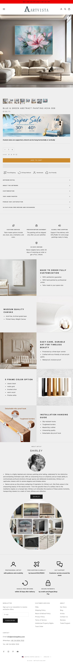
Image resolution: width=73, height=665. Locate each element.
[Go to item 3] (16, 101)
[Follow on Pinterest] (13, 651)
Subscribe (10, 620)
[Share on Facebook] (9, 154)
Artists (62, 613)
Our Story (63, 607)
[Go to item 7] (39, 101)
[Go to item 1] (5, 101)
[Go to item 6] (33, 101)
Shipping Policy (40, 610)
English (46, 656)
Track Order (39, 626)
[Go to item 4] (22, 101)
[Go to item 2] (11, 101)
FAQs (37, 607)
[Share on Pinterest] (14, 154)
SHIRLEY (36, 496)
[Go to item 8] (45, 101)
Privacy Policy (40, 617)
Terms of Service (41, 620)
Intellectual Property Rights (44, 623)
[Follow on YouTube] (18, 651)
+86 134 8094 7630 (17, 640)
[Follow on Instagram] (8, 651)
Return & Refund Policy (43, 613)
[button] (36, 166)
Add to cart (36, 160)
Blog (61, 610)
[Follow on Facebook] (4, 651)
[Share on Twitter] (11, 154)
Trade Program (65, 623)
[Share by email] (16, 154)
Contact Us (64, 617)
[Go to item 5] (28, 101)
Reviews (63, 620)
